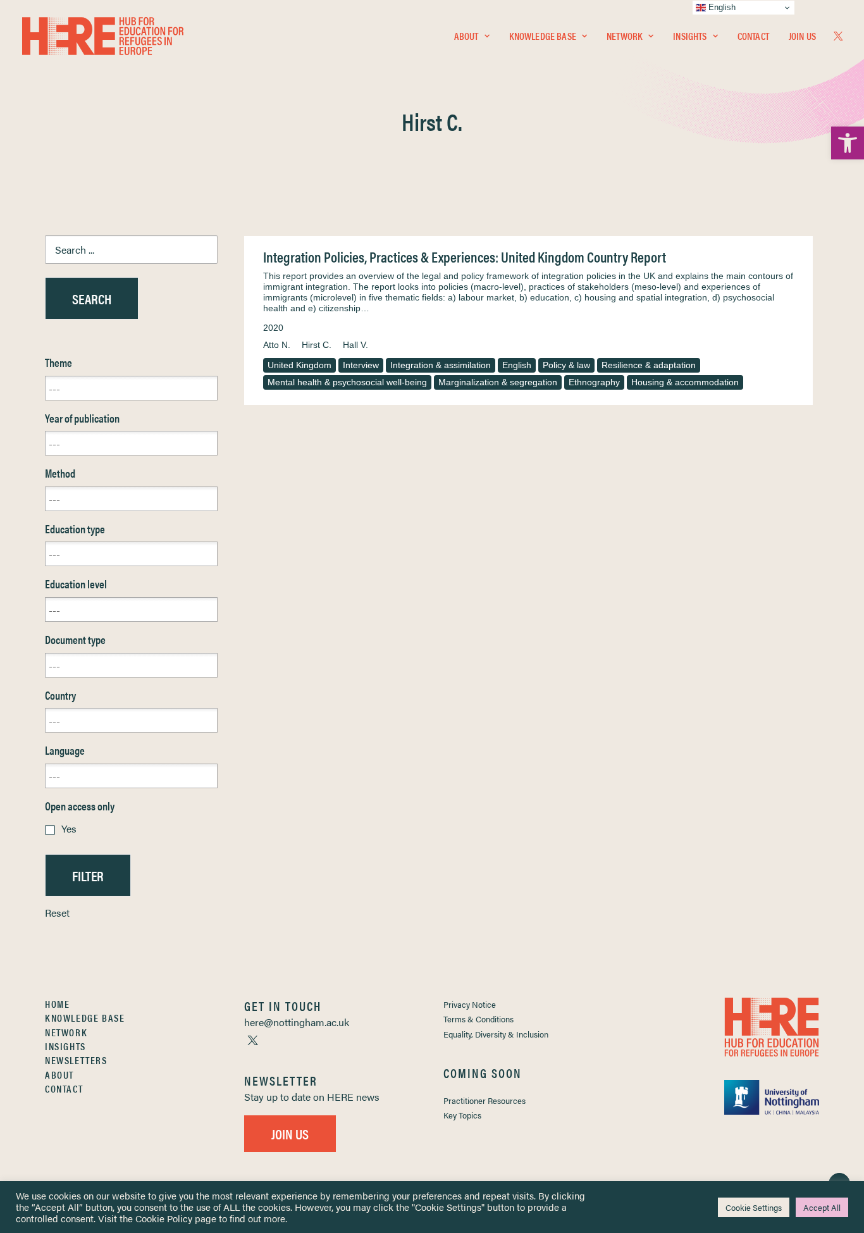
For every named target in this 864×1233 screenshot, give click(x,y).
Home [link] (57, 1003)
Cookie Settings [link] (753, 1207)
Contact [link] (753, 35)
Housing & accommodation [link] (685, 382)
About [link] (466, 35)
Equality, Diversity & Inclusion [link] (495, 1034)
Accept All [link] (822, 1207)
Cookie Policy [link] (163, 1218)
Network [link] (625, 35)
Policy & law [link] (566, 365)
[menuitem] (471, 36)
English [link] (516, 365)
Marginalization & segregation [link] (497, 382)
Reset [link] (57, 912)
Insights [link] (690, 35)
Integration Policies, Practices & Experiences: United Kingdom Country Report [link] (464, 256)
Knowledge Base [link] (542, 35)
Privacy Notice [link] (469, 1004)
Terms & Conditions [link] (478, 1019)
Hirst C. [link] (316, 345)
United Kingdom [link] (299, 365)
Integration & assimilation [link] (440, 365)
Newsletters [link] (76, 1060)
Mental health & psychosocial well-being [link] (347, 382)
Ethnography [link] (594, 382)
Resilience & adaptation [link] (649, 365)
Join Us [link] (802, 35)
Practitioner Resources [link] (484, 1100)
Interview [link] (361, 365)
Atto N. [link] (276, 345)
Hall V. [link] (355, 345)
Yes (69, 828)
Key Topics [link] (462, 1115)
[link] (847, 143)
